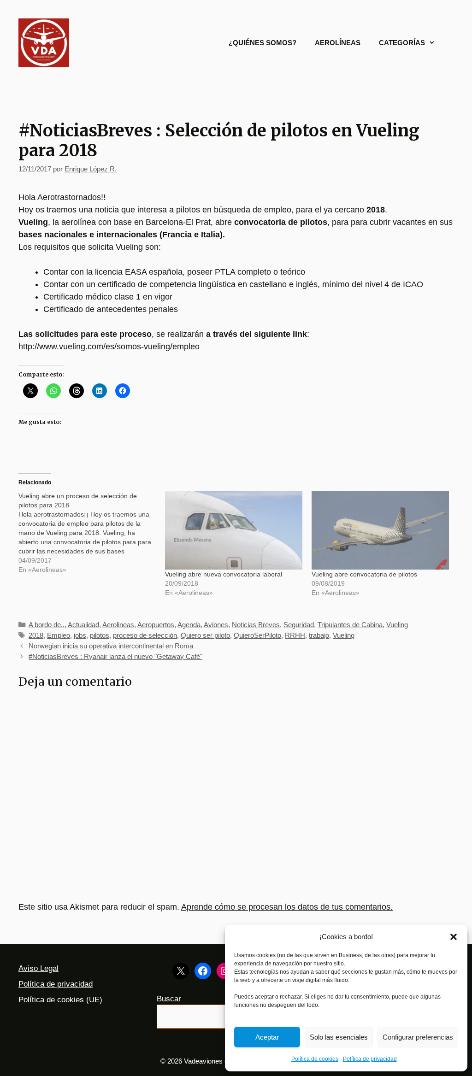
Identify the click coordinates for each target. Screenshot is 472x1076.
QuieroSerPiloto (257, 635)
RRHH (295, 635)
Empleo (58, 635)
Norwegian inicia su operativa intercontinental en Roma (111, 646)
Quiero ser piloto (205, 635)
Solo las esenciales (339, 1037)
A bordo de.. (47, 625)
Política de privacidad (370, 1059)
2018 (36, 635)
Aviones (216, 625)
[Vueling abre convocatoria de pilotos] (380, 530)
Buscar (169, 998)
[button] (453, 936)
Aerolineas (118, 625)
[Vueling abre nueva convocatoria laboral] (233, 530)
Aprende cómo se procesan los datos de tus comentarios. (287, 906)
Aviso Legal (38, 968)
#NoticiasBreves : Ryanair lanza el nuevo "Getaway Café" (115, 656)
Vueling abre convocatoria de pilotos (364, 574)
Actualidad (83, 625)
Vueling (397, 625)
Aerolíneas (337, 43)
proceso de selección (145, 635)
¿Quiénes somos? (262, 43)
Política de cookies (314, 1059)
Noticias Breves (256, 625)
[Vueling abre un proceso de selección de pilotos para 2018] (91, 532)
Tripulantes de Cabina (350, 625)
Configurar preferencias (418, 1037)
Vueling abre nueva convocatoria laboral (223, 574)
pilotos (99, 635)
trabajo (319, 635)
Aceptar (267, 1037)
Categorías (402, 43)
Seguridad (298, 625)
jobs (80, 635)
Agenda (189, 625)
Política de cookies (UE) (60, 999)
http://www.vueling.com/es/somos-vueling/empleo (109, 346)
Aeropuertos (155, 625)
